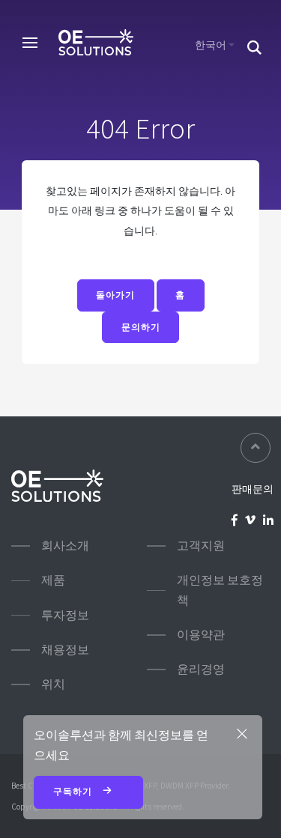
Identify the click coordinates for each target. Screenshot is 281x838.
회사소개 (65, 545)
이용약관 (201, 635)
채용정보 (65, 650)
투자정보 (65, 615)
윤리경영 (201, 669)
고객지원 (201, 545)
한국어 (210, 45)
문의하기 (140, 327)
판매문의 (253, 489)
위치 (53, 684)
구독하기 (73, 791)
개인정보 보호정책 (220, 590)
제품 (53, 580)
